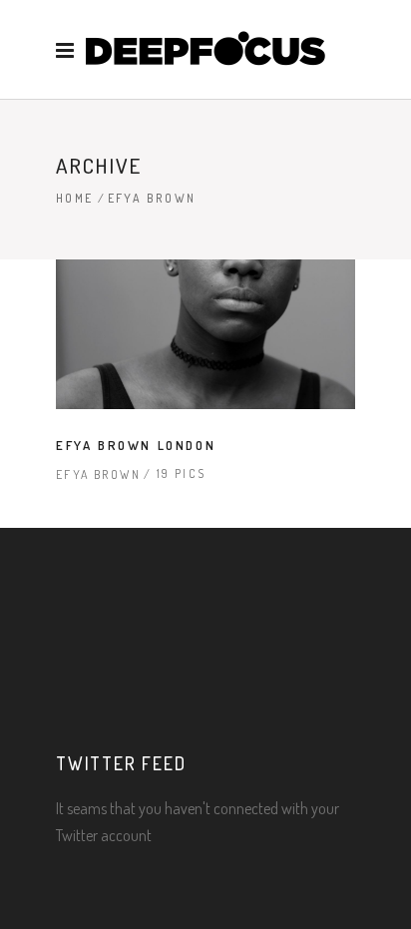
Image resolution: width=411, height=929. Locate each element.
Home (75, 198)
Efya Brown (98, 474)
